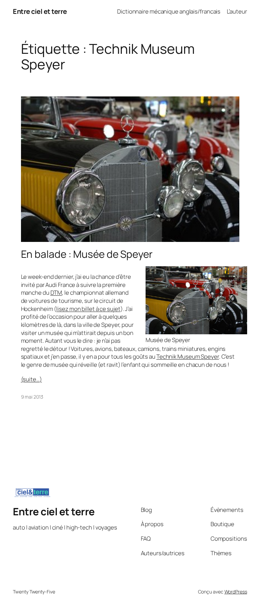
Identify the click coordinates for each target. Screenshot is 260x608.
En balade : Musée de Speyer (87, 254)
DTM (56, 292)
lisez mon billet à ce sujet (88, 309)
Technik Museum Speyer (187, 356)
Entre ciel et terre (40, 11)
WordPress (235, 591)
